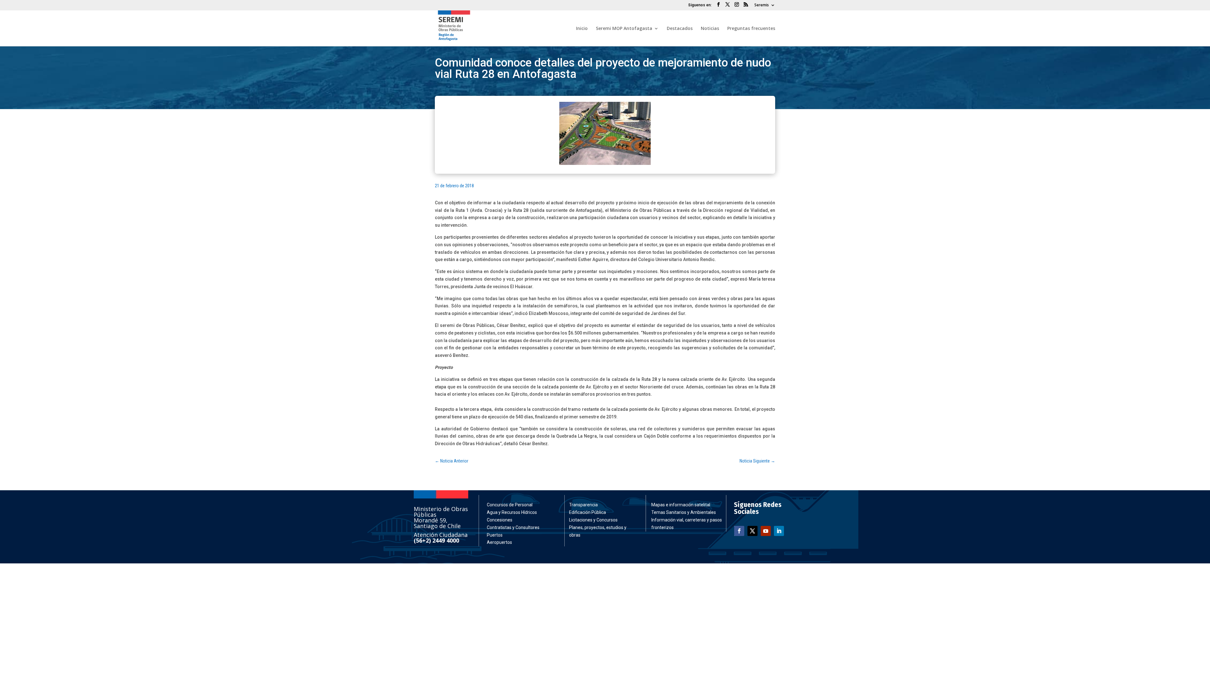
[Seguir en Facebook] (739, 531)
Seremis (761, 5)
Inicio (582, 28)
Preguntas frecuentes (751, 28)
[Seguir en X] (752, 531)
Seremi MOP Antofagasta (624, 28)
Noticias (710, 28)
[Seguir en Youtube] (766, 531)
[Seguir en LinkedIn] (779, 531)
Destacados (680, 28)
